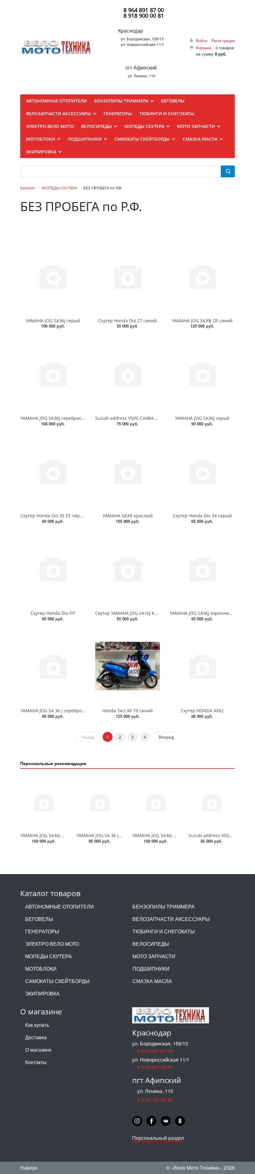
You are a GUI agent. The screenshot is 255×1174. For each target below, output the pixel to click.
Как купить (37, 1024)
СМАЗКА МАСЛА (152, 981)
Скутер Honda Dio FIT (52, 613)
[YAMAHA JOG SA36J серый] (53, 275)
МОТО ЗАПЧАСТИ (153, 956)
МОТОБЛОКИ (41, 968)
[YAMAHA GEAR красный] (127, 471)
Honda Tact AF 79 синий (127, 711)
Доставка (36, 1037)
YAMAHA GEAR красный (128, 516)
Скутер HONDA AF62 (202, 711)
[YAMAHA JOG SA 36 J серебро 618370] (53, 666)
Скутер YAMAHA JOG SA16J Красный (133, 613)
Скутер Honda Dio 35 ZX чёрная (54, 516)
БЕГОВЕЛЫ (39, 918)
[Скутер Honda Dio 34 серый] (202, 471)
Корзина (203, 48)
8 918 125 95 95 (155, 1099)
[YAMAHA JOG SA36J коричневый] (202, 568)
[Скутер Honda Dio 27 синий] (127, 275)
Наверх (29, 1167)
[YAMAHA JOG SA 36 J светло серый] (99, 802)
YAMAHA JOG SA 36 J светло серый (112, 835)
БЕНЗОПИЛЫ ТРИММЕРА (163, 906)
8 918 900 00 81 (143, 15)
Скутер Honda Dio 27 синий (127, 321)
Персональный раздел (158, 1137)
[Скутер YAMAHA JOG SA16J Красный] (127, 568)
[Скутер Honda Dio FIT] (53, 568)
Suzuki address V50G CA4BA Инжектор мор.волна (147, 418)
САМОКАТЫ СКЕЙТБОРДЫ (57, 981)
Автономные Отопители (59, 906)
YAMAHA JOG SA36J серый (53, 321)
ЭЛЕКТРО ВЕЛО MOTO (52, 943)
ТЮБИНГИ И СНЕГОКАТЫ (163, 931)
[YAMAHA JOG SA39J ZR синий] (202, 275)
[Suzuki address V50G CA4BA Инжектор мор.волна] (127, 373)
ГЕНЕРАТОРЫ (42, 931)
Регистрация (223, 40)
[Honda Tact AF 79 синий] (127, 666)
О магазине (38, 1049)
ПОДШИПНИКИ (150, 968)
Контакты (36, 1062)
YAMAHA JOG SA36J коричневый (204, 613)
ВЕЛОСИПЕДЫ (150, 943)
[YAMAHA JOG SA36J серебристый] (53, 373)
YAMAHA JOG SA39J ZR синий (202, 321)
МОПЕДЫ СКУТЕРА (48, 956)
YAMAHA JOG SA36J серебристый (55, 418)
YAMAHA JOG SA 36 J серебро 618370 (59, 711)
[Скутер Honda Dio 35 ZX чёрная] (53, 471)
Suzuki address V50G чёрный (219, 835)
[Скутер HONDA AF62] (202, 666)
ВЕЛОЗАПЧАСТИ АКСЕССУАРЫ (171, 918)
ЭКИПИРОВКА (42, 993)
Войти (201, 40)
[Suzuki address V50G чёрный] (211, 802)
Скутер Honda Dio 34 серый (202, 516)
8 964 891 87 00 (143, 10)
